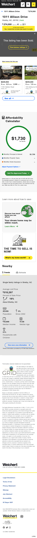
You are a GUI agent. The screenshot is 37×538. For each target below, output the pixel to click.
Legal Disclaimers (9, 478)
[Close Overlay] (35, 34)
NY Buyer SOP (8, 502)
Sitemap (5, 490)
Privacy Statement (9, 486)
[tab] (6, 273)
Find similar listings (18, 47)
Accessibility (7, 498)
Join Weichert (7, 494)
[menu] (34, 4)
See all (8, 98)
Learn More (11, 226)
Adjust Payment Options (10, 167)
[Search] (28, 4)
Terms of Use (7, 482)
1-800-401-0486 (19, 467)
